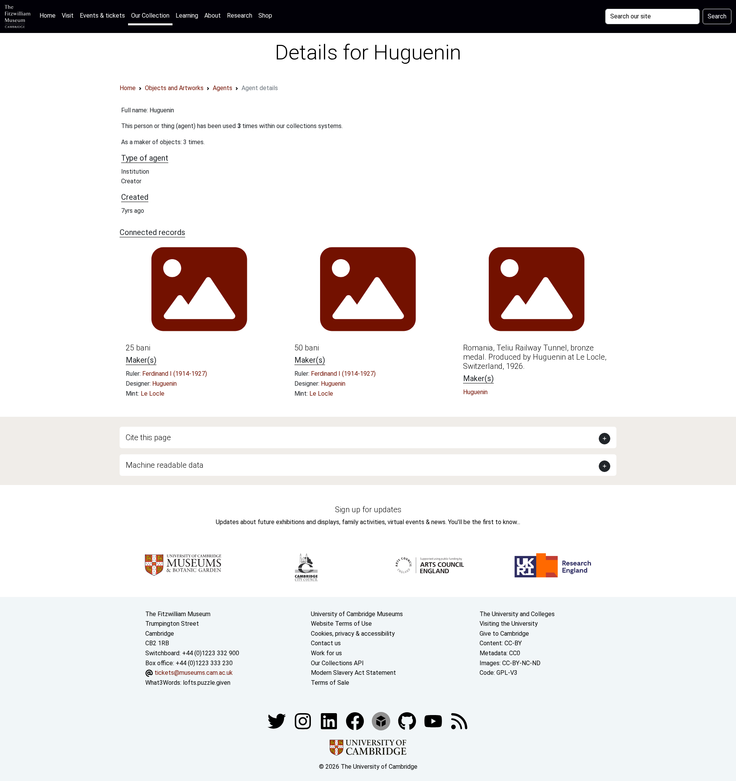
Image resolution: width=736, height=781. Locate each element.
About (212, 15)
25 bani (138, 347)
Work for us (326, 653)
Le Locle (152, 393)
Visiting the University (509, 623)
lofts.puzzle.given (206, 682)
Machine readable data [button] (165, 465)
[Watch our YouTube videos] (434, 721)
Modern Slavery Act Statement (353, 672)
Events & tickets (102, 15)
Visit (68, 15)
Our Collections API (337, 663)
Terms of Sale (330, 682)
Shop (265, 15)
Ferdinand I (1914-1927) (174, 373)
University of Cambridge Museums (357, 614)
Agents (222, 88)
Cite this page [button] (148, 437)
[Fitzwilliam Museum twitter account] (277, 721)
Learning (187, 15)
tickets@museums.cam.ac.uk (193, 672)
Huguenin (164, 383)
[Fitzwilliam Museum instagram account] (304, 721)
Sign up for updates (368, 509)
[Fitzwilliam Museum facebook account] (330, 721)
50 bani (306, 347)
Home (49, 15)
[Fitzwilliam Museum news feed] (459, 721)
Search (717, 16)
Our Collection (150, 15)
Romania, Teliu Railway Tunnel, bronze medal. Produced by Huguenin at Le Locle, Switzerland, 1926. (534, 357)
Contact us (326, 643)
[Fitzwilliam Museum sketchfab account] (382, 721)
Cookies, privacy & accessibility (353, 633)
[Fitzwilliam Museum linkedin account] (356, 721)
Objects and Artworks (174, 88)
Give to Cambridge (504, 633)
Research (239, 15)
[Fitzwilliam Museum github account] (408, 721)
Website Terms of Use (341, 623)
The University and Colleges (517, 614)
